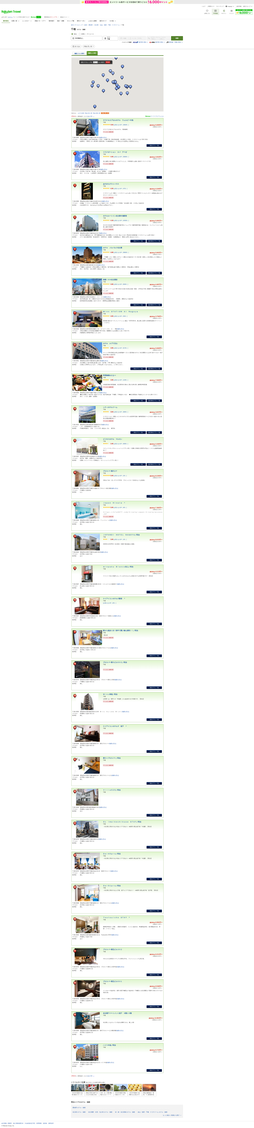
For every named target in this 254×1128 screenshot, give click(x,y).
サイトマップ (220, 6)
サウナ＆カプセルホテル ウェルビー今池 (118, 120)
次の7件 (90, 116)
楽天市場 (239, 6)
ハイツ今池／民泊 (109, 1045)
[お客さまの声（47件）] (118, 188)
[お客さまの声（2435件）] (119, 220)
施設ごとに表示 (79, 53)
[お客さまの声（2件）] (109, 603)
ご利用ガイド (210, 6)
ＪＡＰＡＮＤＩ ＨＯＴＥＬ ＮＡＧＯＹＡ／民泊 (121, 535)
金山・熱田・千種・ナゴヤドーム (110, 25)
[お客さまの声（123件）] (119, 380)
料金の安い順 (88, 113)
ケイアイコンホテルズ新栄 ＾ (114, 598)
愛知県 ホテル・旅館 (79, 1107)
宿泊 (75, 34)
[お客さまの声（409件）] (119, 443)
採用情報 (39, 1123)
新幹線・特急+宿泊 (175, 42)
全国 (85, 25)
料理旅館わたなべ (109, 375)
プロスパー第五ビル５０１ (112, 981)
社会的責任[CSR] (30, 1123)
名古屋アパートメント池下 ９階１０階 (117, 1013)
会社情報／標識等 (6, 1123)
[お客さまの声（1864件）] (119, 125)
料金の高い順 (96, 113)
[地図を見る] (102, 137)
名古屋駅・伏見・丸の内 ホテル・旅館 (100, 1112)
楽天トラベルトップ (77, 25)
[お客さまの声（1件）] (118, 475)
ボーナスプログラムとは (157, 116)
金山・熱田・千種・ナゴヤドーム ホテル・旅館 (152, 1112)
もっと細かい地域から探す (171, 1115)
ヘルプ (203, 6)
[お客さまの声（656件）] (119, 284)
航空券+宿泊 (142, 42)
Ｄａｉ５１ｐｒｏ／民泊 (112, 886)
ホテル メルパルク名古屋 (112, 248)
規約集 (45, 1123)
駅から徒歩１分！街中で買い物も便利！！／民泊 (120, 630)
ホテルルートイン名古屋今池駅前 (115, 216)
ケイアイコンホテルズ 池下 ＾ (115, 726)
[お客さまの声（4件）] (118, 507)
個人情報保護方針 (18, 1123)
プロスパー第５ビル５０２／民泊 (115, 662)
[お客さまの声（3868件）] (119, 252)
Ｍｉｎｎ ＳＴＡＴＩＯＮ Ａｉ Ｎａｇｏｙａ (120, 311)
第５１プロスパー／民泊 (112, 758)
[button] (110, 71)
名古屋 (96, 25)
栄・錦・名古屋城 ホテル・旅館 (125, 1112)
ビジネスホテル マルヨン (112, 439)
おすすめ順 (81, 113)
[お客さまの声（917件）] (119, 348)
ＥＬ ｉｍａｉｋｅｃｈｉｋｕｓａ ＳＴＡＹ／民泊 (122, 822)
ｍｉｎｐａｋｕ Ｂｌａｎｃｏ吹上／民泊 (118, 567)
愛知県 (91, 25)
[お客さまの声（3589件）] (119, 156)
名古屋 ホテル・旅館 (79, 1112)
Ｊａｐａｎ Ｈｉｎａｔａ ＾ (114, 503)
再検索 (108, 62)
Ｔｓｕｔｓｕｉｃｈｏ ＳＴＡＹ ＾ (116, 917)
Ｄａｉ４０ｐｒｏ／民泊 (112, 854)
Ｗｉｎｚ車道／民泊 (110, 694)
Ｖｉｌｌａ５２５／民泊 (112, 790)
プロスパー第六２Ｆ (110, 471)
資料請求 (51, 1123)
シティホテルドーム (110, 407)
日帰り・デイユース (87, 34)
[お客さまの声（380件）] (119, 412)
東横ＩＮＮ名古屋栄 (110, 279)
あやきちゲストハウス (111, 184)
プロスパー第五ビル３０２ (112, 949)
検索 (177, 38)
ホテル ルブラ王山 (110, 343)
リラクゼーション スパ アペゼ (115, 152)
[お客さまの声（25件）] (118, 316)
